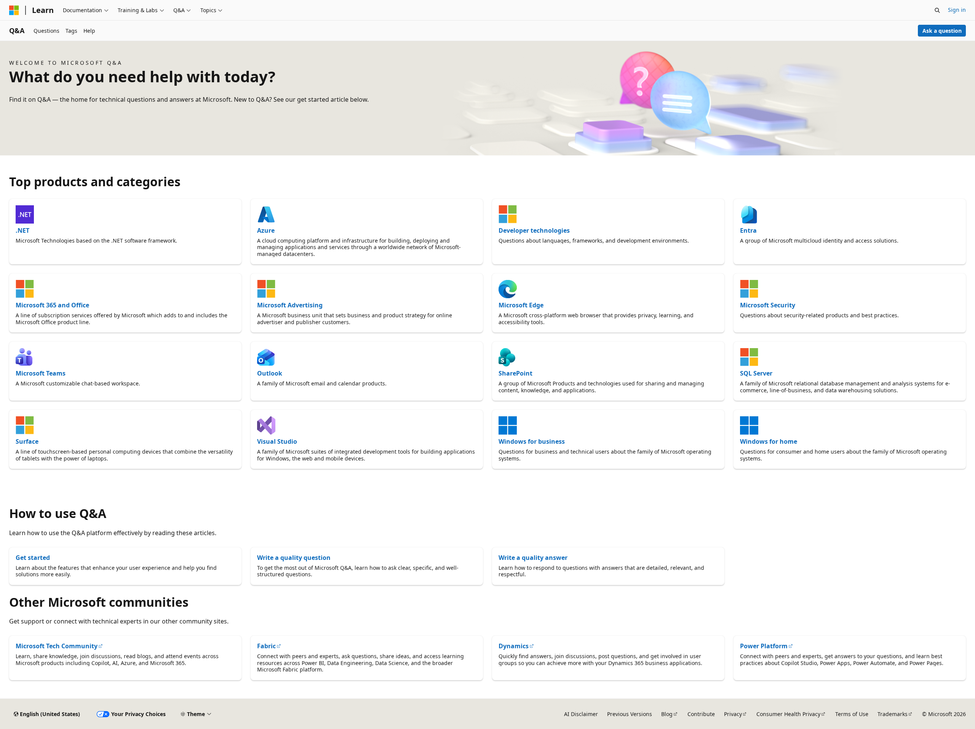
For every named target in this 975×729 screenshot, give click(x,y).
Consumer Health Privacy (788, 714)
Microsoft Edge (521, 305)
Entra (748, 230)
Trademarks (893, 714)
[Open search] (937, 10)
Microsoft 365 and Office (52, 305)
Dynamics (514, 646)
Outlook (269, 373)
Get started (33, 557)
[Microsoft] (14, 10)
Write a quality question (294, 557)
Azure (266, 230)
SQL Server (756, 373)
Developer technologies (534, 230)
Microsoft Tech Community (57, 646)
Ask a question (942, 30)
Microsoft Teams (41, 373)
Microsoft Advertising (290, 305)
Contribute (701, 714)
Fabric (266, 646)
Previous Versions (629, 714)
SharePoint (515, 373)
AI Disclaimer (581, 714)
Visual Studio (277, 441)
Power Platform (764, 646)
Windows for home (768, 441)
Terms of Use (851, 714)
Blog (667, 714)
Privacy (733, 714)
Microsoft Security (767, 305)
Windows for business (532, 441)
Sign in (957, 9)
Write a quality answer (533, 557)
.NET (22, 230)
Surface (27, 441)
